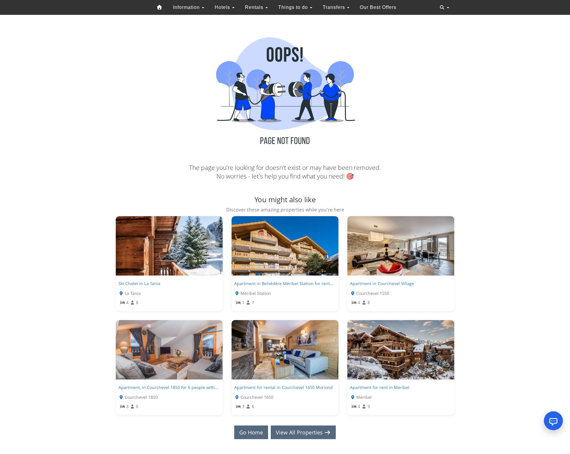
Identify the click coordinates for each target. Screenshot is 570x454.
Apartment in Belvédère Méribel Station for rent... (283, 283)
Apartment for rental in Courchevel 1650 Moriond (283, 387)
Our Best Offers (378, 7)
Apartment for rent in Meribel (379, 387)
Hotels (223, 7)
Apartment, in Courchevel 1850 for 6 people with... (168, 387)
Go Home (251, 432)
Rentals (255, 7)
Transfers (334, 7)
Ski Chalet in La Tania (139, 283)
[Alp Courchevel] (159, 7)
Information (187, 7)
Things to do (293, 7)
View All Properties (300, 432)
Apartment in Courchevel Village (382, 283)
